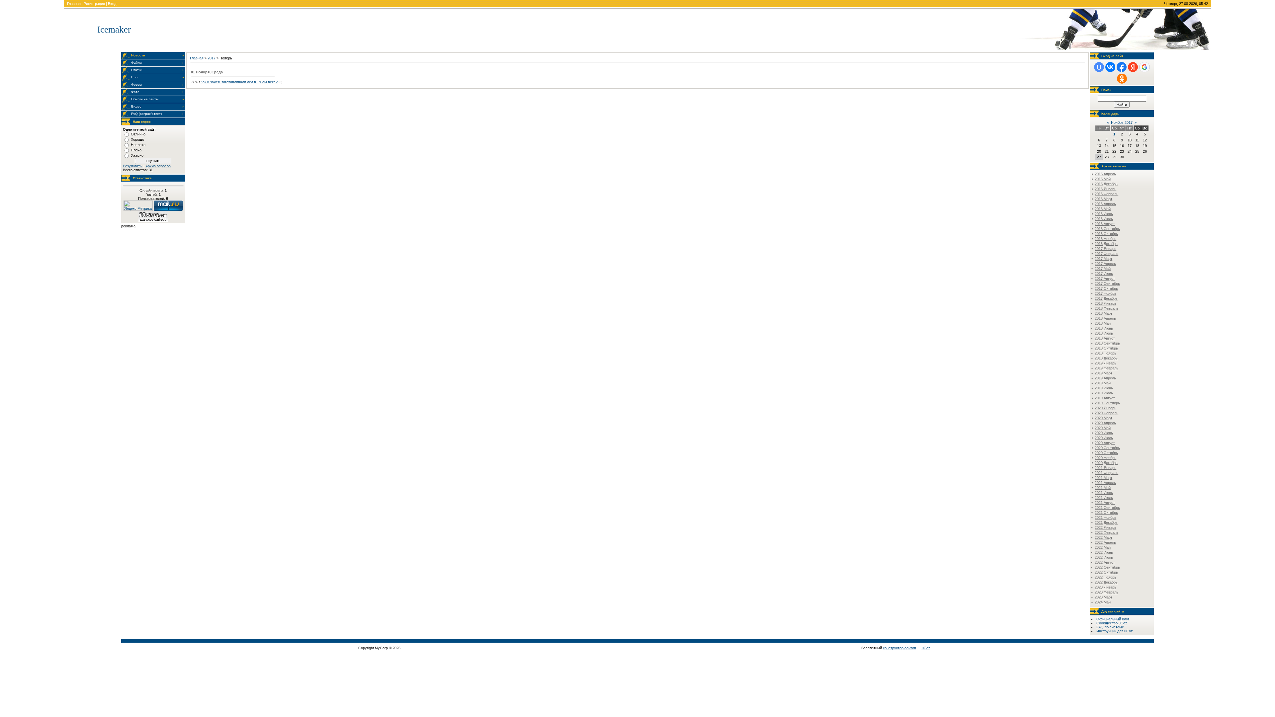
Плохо (136, 150)
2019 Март (1103, 373)
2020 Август (1105, 443)
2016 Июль (1104, 219)
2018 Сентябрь (1107, 343)
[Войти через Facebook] (1122, 67)
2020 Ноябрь (1105, 458)
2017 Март (1103, 259)
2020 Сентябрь (1107, 448)
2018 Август (1105, 338)
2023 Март (1103, 597)
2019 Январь (1105, 363)
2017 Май (1103, 269)
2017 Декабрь (1106, 298)
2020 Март (1103, 418)
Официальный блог (1112, 619)
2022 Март (1103, 537)
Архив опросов (158, 166)
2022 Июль (1104, 557)
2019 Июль (1104, 393)
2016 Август (1105, 224)
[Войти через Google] (1144, 67)
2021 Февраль (1106, 473)
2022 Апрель (1105, 542)
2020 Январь (1105, 408)
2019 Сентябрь (1107, 403)
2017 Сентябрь (1107, 283)
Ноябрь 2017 (1122, 122)
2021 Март (1103, 478)
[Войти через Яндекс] (1133, 67)
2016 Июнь (1104, 214)
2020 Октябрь (1106, 453)
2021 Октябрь (1106, 513)
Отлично (138, 134)
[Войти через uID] (1099, 67)
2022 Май (1103, 547)
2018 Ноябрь (1105, 353)
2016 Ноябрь (1105, 239)
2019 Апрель (1105, 378)
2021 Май (1103, 488)
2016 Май (1103, 209)
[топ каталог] (153, 220)
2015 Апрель (1105, 174)
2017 (211, 58)
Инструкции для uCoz (1114, 631)
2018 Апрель (1105, 318)
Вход (112, 4)
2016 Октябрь (1106, 234)
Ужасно (137, 155)
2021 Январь (1105, 468)
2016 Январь (1105, 189)
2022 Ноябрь (1105, 577)
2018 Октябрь (1106, 348)
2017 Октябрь (1106, 288)
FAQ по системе (1110, 627)
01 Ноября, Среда (207, 72)
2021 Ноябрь (1105, 517)
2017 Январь (1105, 249)
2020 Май (1103, 428)
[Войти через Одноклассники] (1122, 79)
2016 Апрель (1105, 204)
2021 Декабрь (1106, 522)
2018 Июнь (1104, 328)
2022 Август (1105, 562)
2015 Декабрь (1106, 184)
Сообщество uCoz (1111, 623)
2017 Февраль (1106, 254)
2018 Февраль (1106, 308)
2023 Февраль (1106, 592)
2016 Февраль (1106, 194)
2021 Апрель (1105, 483)
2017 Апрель (1105, 264)
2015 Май (1103, 179)
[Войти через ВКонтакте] (1110, 67)
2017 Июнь (1104, 274)
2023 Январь (1105, 587)
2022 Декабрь (1106, 582)
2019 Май (1103, 383)
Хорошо (137, 139)
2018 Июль (1104, 333)
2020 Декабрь (1106, 463)
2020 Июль (1104, 438)
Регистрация (94, 4)
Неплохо (138, 145)
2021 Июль (1104, 498)
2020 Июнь (1104, 433)
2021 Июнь (1104, 493)
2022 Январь (1105, 527)
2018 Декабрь (1106, 358)
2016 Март (1103, 199)
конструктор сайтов (899, 648)
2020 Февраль (1106, 413)
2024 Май (1103, 602)
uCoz (926, 648)
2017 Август (1105, 278)
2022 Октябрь (1106, 572)
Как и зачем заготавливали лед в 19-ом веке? (239, 82)
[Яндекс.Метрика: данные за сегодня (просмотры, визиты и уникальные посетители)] (138, 205)
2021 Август (1105, 503)
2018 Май (1103, 323)
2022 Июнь (1104, 552)
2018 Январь (1105, 303)
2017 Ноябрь (1105, 293)
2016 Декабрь (1106, 244)
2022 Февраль (1106, 532)
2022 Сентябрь (1107, 567)
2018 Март (1103, 313)
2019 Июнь (1104, 388)
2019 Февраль (1106, 368)
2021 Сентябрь (1107, 508)
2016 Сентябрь (1107, 229)
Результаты (132, 166)
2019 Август (1105, 398)
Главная (74, 4)
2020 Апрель (1105, 423)
